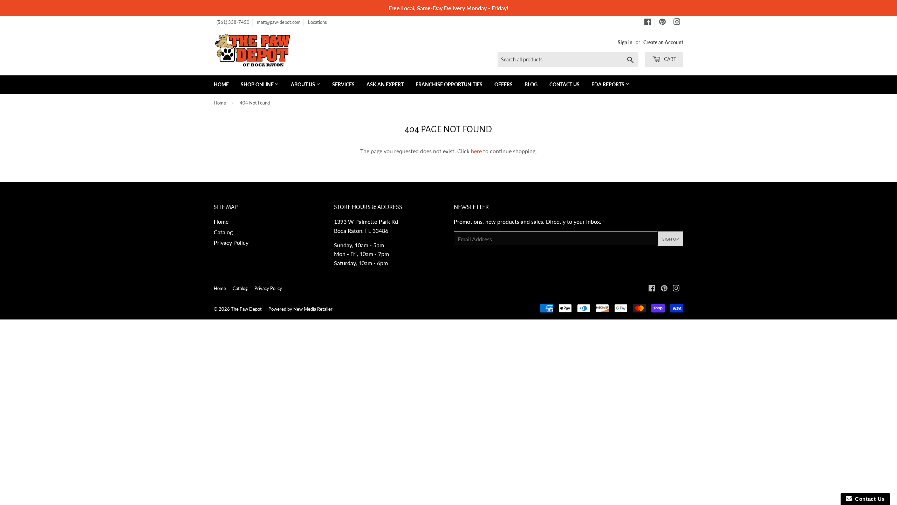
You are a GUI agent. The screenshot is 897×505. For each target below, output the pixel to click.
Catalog (223, 232)
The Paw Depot (246, 309)
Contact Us (564, 84)
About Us (303, 84)
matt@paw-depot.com (279, 22)
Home (221, 84)
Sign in (625, 42)
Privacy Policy (231, 242)
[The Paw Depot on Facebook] (647, 23)
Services (343, 84)
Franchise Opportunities (449, 84)
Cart (669, 59)
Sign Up (670, 239)
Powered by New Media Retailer (300, 309)
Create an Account (663, 42)
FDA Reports (608, 84)
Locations (317, 22)
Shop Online (258, 84)
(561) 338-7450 (233, 22)
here (476, 151)
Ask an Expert (385, 84)
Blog (531, 84)
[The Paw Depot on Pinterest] (662, 23)
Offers (503, 84)
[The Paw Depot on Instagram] (676, 23)
